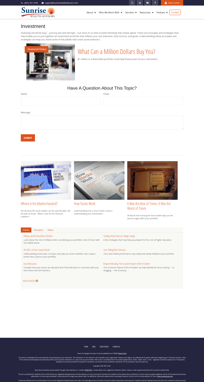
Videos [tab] (50, 230)
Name (24, 93)
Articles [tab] (26, 230)
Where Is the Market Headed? (39, 203)
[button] (90, 12)
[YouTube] (147, 3)
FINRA (87, 370)
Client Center (174, 3)
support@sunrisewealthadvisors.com (61, 3)
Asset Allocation (30, 263)
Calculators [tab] (38, 230)
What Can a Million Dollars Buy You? (116, 51)
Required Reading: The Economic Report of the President (126, 263)
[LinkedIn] (140, 3)
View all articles (29, 280)
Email (106, 93)
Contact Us (116, 346)
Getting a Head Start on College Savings (119, 236)
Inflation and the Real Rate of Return (38, 236)
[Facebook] (155, 3)
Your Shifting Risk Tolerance (114, 249)
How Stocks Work (84, 203)
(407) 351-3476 (31, 3)
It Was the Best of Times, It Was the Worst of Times (149, 206)
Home (86, 346)
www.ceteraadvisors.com (165, 376)
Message (25, 112)
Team (93, 346)
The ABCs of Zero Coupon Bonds (37, 249)
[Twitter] (132, 3)
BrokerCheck (122, 353)
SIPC (90, 370)
